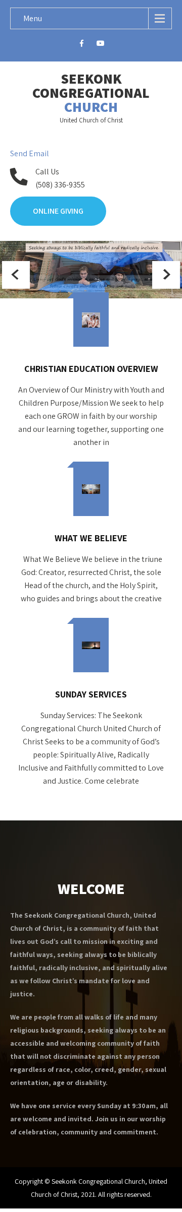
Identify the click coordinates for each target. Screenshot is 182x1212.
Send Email (29, 153)
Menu (32, 18)
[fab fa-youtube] (101, 44)
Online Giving (58, 211)
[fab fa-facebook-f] (81, 44)
